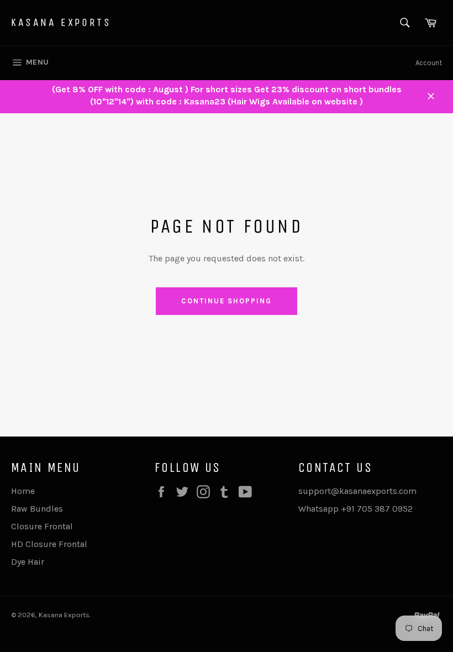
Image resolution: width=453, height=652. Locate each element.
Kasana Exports (61, 22)
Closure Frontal (42, 526)
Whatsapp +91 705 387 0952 (355, 508)
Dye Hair (27, 561)
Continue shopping (226, 301)
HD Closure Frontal (49, 544)
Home (23, 491)
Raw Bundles (37, 508)
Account (428, 63)
